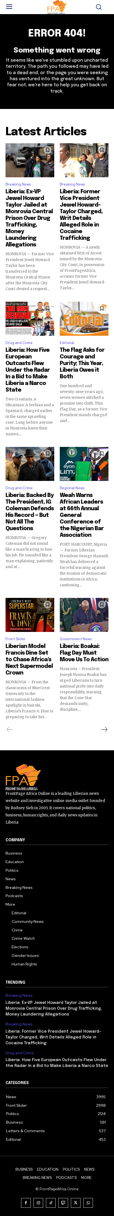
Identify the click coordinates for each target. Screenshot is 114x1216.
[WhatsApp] (88, 1203)
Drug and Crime (19, 342)
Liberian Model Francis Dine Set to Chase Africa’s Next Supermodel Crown (29, 660)
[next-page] (104, 729)
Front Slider (15, 639)
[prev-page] (10, 729)
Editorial (67, 342)
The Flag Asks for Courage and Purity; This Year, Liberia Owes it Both (82, 363)
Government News (76, 639)
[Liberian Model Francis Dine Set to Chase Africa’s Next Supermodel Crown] (30, 615)
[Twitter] (76, 1203)
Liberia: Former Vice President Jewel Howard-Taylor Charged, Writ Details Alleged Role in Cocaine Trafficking (53, 1037)
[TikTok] (51, 1203)
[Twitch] (63, 1203)
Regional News (72, 488)
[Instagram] (38, 1203)
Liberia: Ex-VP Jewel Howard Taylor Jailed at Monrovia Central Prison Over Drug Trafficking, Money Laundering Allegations (29, 218)
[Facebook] (26, 1203)
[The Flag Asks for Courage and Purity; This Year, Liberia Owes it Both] (84, 319)
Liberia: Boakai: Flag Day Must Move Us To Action (84, 653)
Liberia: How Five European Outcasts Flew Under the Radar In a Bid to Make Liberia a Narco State (28, 370)
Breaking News (18, 184)
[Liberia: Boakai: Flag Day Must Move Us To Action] (84, 615)
